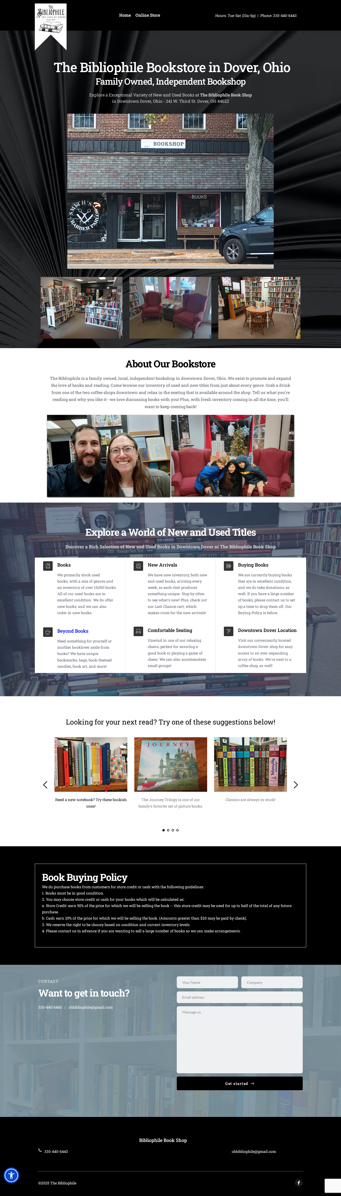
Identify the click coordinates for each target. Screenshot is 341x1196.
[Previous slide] (45, 785)
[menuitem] (125, 15)
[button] (11, 1175)
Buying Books (253, 565)
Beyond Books (72, 631)
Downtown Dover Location (267, 630)
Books (64, 565)
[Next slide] (295, 785)
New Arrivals (162, 565)
